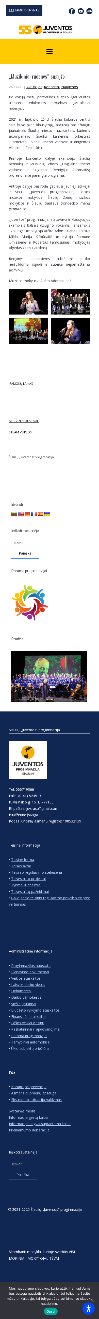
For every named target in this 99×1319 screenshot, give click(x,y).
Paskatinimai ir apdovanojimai (35, 1029)
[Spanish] (41, 514)
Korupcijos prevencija (28, 1086)
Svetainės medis (22, 1111)
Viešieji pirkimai (23, 1003)
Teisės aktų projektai (28, 878)
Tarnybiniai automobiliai (30, 1042)
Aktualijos (34, 86)
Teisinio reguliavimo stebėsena (36, 872)
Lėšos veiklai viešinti (27, 1022)
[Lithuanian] (14, 514)
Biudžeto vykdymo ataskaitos (35, 1010)
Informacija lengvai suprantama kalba (40, 1123)
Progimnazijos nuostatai (31, 965)
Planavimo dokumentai (30, 971)
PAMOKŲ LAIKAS (21, 383)
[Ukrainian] (47, 514)
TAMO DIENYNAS (26, 10)
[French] (34, 514)
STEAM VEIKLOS (20, 432)
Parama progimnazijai (29, 1035)
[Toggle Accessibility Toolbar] (88, 1308)
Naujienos (69, 86)
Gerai (50, 1311)
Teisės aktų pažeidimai (30, 891)
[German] (27, 514)
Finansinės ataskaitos (28, 1016)
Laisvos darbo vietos (27, 984)
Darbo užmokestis (26, 997)
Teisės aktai (21, 866)
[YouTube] (81, 11)
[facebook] (72, 11)
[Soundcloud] (89, 11)
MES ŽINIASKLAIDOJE (24, 421)
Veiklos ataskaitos (26, 978)
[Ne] (92, 1300)
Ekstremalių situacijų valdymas (36, 1099)
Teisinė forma (22, 859)
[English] (21, 514)
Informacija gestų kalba (28, 1117)
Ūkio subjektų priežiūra (30, 1048)
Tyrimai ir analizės (26, 885)
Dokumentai (21, 990)
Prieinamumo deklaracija (29, 1130)
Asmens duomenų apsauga (33, 1093)
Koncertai (52, 86)
